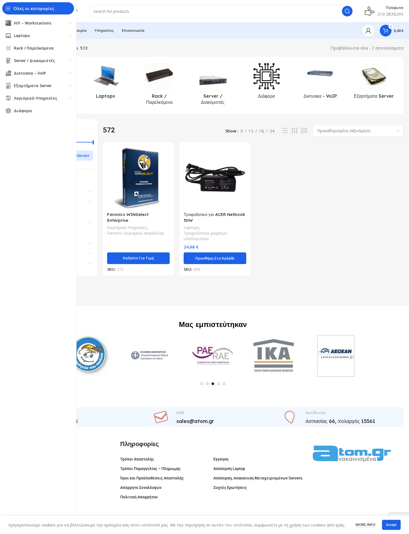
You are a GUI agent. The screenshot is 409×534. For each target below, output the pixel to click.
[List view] (285, 130)
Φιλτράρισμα (78, 155)
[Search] (347, 11)
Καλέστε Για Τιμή (138, 257)
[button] (215, 258)
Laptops (191, 227)
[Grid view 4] (304, 130)
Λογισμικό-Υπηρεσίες (127, 227)
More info (365, 524)
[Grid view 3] (294, 130)
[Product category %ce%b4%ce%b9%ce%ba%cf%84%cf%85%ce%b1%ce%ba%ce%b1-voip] (320, 82)
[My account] (368, 30)
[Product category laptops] (106, 82)
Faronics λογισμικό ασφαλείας (135, 233)
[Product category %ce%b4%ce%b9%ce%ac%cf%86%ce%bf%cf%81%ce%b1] (266, 82)
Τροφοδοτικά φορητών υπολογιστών (205, 235)
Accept (391, 524)
